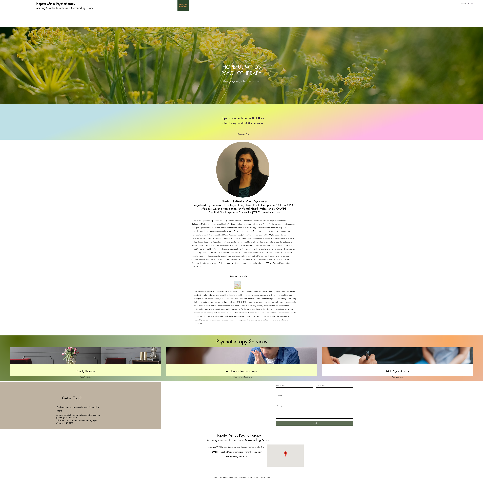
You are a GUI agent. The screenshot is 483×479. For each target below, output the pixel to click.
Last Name (320, 385)
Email (278, 396)
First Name (280, 385)
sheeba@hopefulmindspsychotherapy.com (81, 415)
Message (280, 406)
